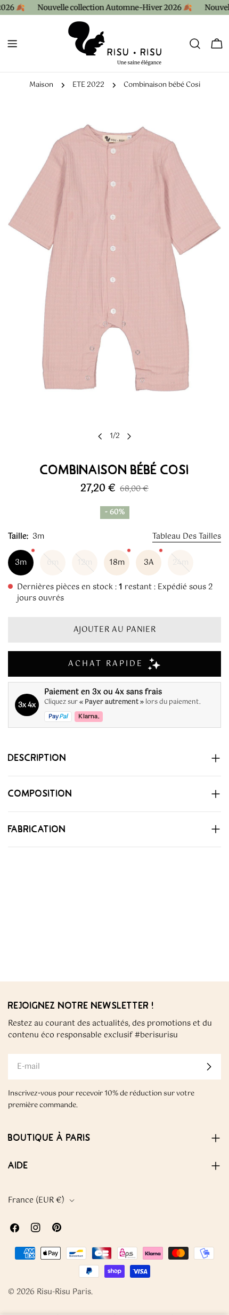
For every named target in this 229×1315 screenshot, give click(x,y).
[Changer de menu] (12, 43)
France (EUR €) (36, 1200)
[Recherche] (195, 43)
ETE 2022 (88, 85)
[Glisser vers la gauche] (100, 436)
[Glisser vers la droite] (128, 436)
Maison (41, 85)
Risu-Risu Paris (64, 1292)
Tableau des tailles (186, 536)
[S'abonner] (209, 1067)
